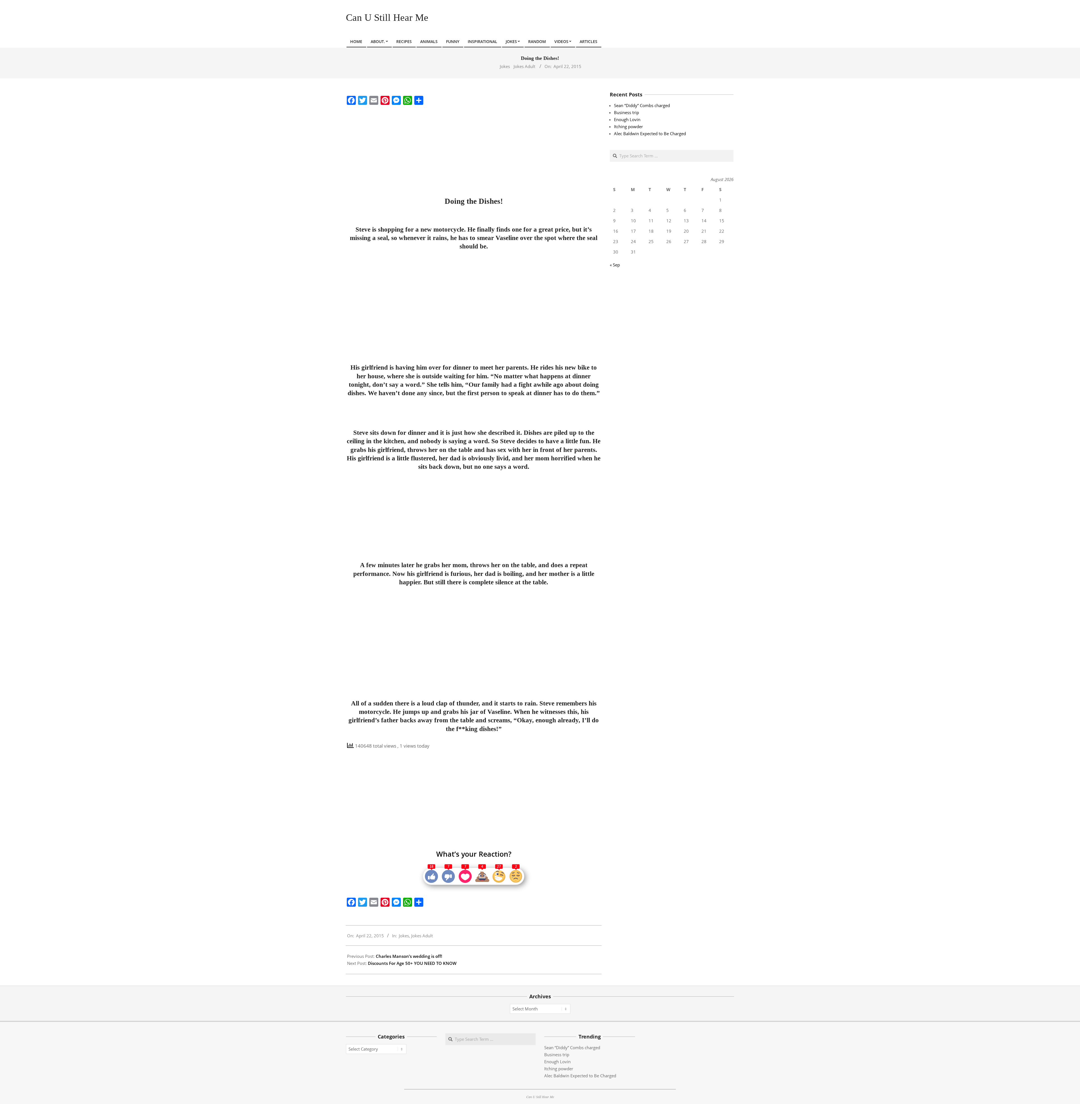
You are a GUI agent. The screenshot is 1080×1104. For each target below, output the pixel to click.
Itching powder (628, 126)
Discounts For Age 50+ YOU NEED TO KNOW (412, 963)
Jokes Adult (524, 66)
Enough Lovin (627, 119)
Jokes (505, 66)
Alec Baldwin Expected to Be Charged (650, 133)
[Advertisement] (474, 149)
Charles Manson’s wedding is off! (409, 956)
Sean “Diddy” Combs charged (642, 105)
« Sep (615, 265)
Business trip (626, 112)
